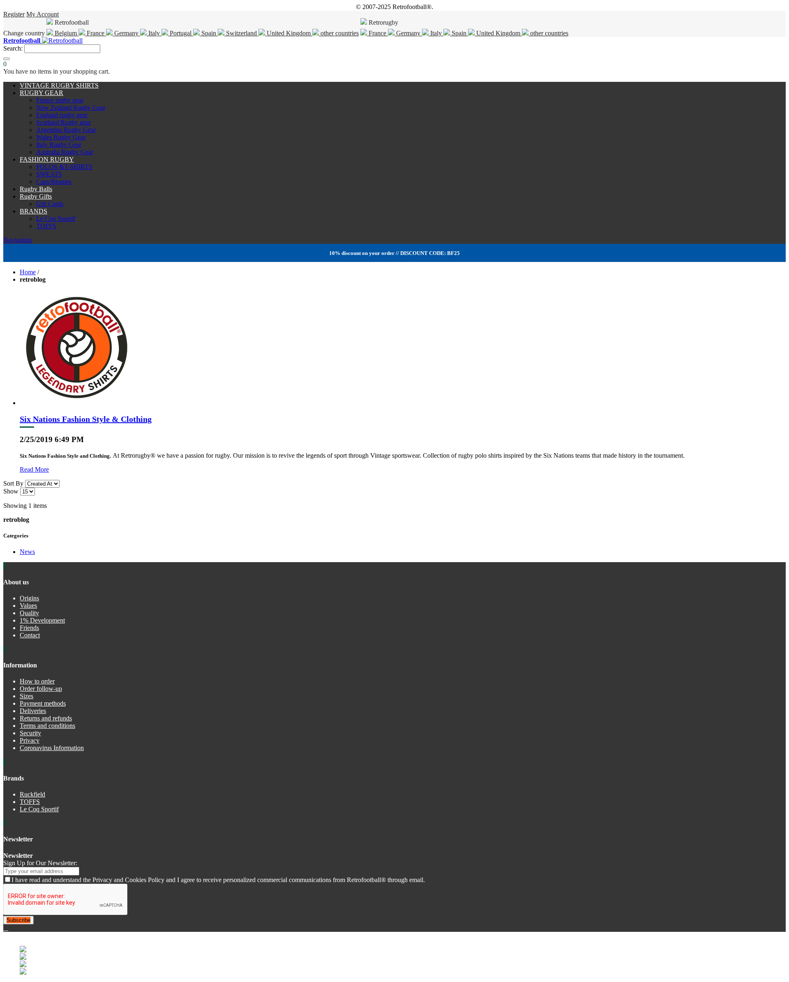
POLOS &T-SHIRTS (64, 166)
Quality (29, 612)
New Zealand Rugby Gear (70, 107)
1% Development (42, 620)
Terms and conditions (47, 725)
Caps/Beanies (54, 181)
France (95, 33)
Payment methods (43, 703)
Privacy (29, 740)
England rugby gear (62, 114)
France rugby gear (59, 100)
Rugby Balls (36, 188)
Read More (34, 469)
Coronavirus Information (52, 747)
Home (28, 272)
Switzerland (241, 33)
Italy (154, 33)
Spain (209, 33)
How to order (37, 681)
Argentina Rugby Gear (66, 129)
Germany (126, 33)
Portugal (180, 33)
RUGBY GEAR (41, 92)
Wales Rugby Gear (60, 137)
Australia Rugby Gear (64, 151)
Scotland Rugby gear (63, 122)
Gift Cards (49, 203)
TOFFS (46, 225)
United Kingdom (288, 33)
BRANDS (33, 211)
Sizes (26, 695)
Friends (29, 627)
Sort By (13, 483)
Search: (13, 48)
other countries (339, 33)
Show (10, 491)
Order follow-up (41, 688)
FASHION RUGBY (47, 159)
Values (28, 605)
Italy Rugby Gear (58, 144)
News (27, 551)
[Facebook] (5, 927)
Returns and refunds (46, 718)
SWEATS (49, 174)
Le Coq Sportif (55, 218)
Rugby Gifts (36, 196)
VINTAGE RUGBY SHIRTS (59, 85)
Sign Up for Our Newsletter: (40, 862)
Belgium (65, 33)
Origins (29, 598)
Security (30, 733)
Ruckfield (32, 794)
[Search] (6, 59)
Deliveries (33, 710)
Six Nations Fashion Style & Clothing (86, 419)
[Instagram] (7, 927)
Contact (30, 635)
